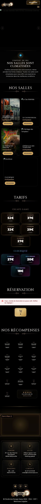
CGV (35, 499)
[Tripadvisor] (26, 486)
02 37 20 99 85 (30, 471)
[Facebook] (15, 486)
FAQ (30, 499)
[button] (38, 6)
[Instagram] (20, 486)
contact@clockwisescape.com (30, 472)
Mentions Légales (20, 501)
